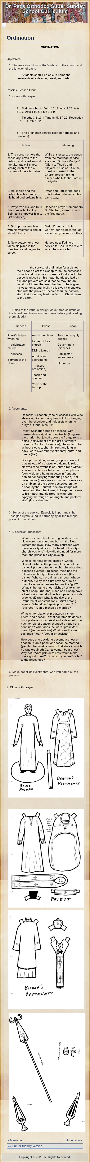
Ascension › (74, 1140)
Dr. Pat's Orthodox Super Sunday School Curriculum (45, 8)
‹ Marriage (15, 1140)
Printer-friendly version (27, 1146)
